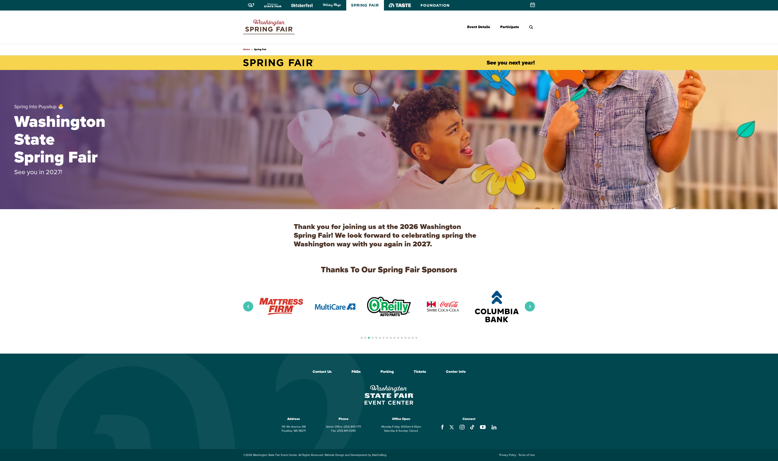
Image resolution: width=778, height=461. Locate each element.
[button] (248, 306)
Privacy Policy (507, 455)
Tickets (420, 372)
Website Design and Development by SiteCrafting (355, 455)
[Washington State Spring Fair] (269, 27)
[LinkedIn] (494, 427)
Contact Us (322, 372)
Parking (387, 372)
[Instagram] (462, 427)
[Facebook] (442, 427)
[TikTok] (472, 427)
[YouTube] (483, 427)
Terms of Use (526, 455)
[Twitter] (451, 427)
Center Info (456, 372)
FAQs (356, 372)
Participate (509, 27)
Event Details (478, 27)
